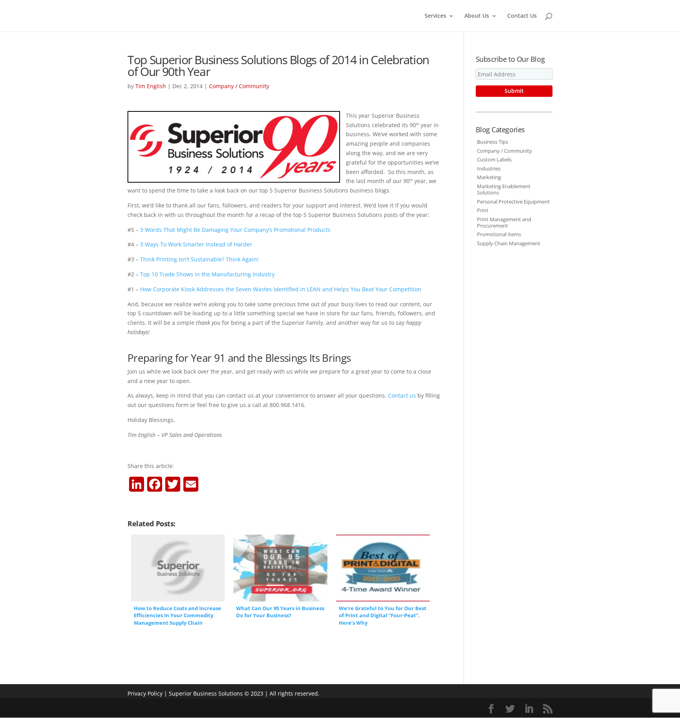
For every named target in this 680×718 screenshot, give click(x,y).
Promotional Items (499, 234)
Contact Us (522, 16)
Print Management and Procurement (504, 222)
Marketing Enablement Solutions (503, 189)
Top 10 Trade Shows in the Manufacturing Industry (207, 274)
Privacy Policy (145, 693)
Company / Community (239, 86)
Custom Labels (494, 159)
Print (482, 210)
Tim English (150, 86)
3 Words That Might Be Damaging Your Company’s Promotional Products (235, 229)
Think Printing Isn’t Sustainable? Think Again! (199, 259)
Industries (489, 168)
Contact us (402, 395)
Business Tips (492, 141)
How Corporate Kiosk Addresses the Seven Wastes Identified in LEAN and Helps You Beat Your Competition (280, 289)
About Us (476, 16)
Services (435, 16)
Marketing (489, 177)
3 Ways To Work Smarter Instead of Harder (196, 244)
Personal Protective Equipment (513, 201)
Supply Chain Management (508, 243)
